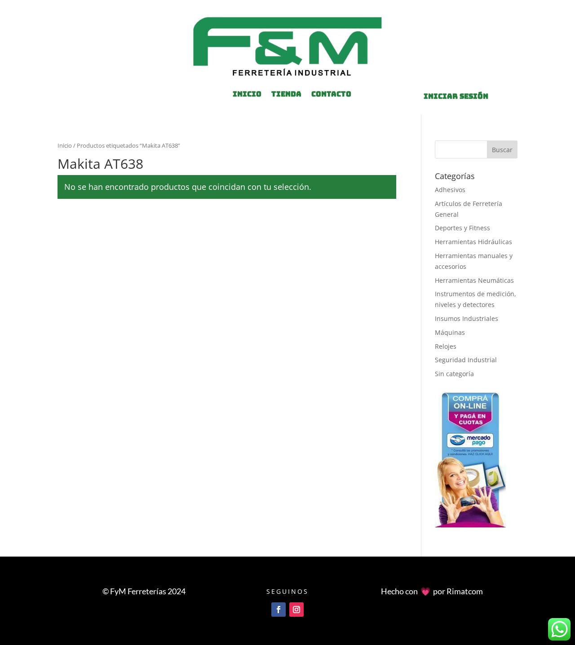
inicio (247, 95)
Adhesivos (450, 189)
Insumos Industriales (466, 318)
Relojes (445, 346)
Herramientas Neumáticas (474, 280)
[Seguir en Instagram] (296, 609)
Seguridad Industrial (466, 359)
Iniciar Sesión (456, 96)
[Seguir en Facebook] (278, 609)
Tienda (286, 95)
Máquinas (450, 332)
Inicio (65, 145)
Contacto (331, 95)
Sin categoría (454, 373)
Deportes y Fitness (462, 228)
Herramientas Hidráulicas (473, 241)
